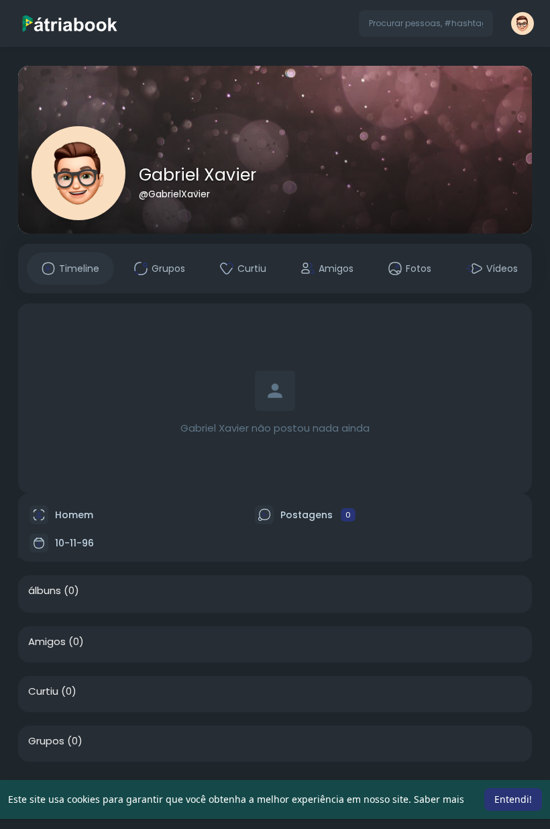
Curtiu (43, 691)
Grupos (46, 741)
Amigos (47, 641)
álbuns (44, 590)
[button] (426, 23)
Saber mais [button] (439, 799)
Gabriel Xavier (197, 175)
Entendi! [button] (513, 799)
